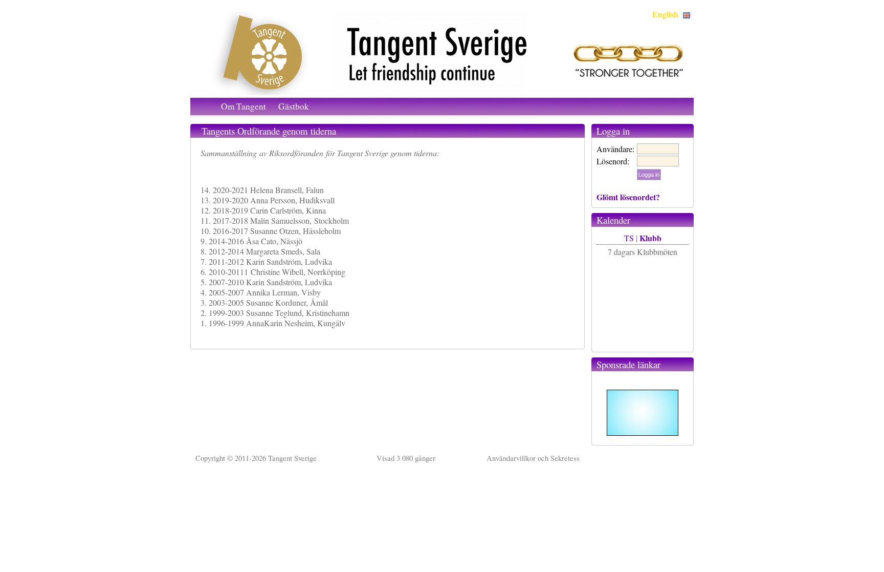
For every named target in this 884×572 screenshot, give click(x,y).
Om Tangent (243, 106)
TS (629, 237)
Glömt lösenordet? (628, 197)
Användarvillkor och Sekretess (533, 458)
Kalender (613, 220)
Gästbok (293, 106)
